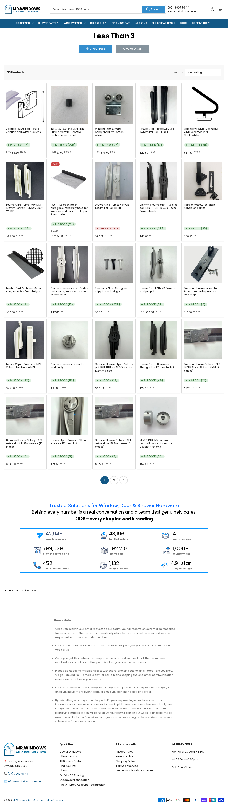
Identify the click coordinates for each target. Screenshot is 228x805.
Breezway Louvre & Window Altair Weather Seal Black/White (201, 132)
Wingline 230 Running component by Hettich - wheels (110, 132)
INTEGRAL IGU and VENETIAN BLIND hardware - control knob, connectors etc (67, 132)
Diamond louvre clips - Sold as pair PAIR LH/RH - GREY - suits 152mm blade (69, 291)
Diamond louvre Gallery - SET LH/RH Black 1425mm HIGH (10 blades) (24, 443)
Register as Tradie (163, 23)
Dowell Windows (70, 751)
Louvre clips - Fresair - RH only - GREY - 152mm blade (69, 441)
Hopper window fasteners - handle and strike (201, 206)
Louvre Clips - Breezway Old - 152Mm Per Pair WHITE (113, 206)
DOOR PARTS (23, 23)
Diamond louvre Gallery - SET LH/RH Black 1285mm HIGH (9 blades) (202, 367)
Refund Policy (124, 756)
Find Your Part (121, 23)
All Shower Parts (70, 761)
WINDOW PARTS (73, 23)
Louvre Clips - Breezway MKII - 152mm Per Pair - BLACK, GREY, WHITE (24, 208)
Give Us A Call (132, 49)
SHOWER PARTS (47, 23)
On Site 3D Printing (72, 775)
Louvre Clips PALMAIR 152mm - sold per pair (158, 289)
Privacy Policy (124, 751)
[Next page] (123, 480)
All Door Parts (68, 756)
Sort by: (178, 72)
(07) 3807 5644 (179, 7)
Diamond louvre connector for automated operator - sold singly (201, 291)
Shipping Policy (125, 761)
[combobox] (108, 9)
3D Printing (199, 23)
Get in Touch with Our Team (134, 770)
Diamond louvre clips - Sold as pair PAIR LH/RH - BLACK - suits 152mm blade (158, 208)
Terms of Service (127, 766)
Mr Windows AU (22, 800)
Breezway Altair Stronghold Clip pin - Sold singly (111, 289)
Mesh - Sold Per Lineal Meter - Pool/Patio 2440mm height (24, 289)
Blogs (183, 23)
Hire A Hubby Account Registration (82, 784)
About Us (141, 23)
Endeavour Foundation (74, 780)
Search (156, 9)
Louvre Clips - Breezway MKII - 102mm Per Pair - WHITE (24, 365)
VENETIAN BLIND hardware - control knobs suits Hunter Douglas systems (156, 443)
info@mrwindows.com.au (182, 11)
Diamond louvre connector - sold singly (69, 365)
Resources (97, 23)
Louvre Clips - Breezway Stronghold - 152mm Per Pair (157, 365)
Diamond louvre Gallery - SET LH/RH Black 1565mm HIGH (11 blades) (113, 443)
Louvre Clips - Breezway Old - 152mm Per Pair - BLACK (158, 130)
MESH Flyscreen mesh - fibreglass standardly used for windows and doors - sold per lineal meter (69, 209)
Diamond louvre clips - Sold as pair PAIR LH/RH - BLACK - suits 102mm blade (114, 367)
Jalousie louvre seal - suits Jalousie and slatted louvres (23, 130)
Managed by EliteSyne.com (48, 800)
